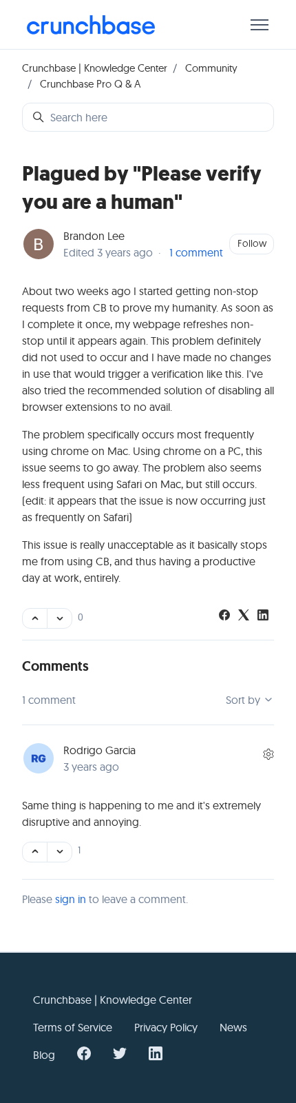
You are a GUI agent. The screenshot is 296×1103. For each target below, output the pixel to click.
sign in (70, 899)
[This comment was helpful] (34, 852)
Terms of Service (72, 1027)
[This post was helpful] (34, 618)
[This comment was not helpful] (59, 852)
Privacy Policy (166, 1027)
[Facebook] (224, 616)
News (233, 1027)
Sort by (244, 700)
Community (211, 67)
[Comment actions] (268, 754)
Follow (251, 243)
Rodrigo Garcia (99, 750)
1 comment (196, 252)
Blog (44, 1055)
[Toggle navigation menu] (259, 25)
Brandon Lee (94, 236)
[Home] (91, 25)
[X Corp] (243, 616)
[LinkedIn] (262, 616)
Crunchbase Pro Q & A (90, 83)
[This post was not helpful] (59, 618)
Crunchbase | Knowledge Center (94, 67)
